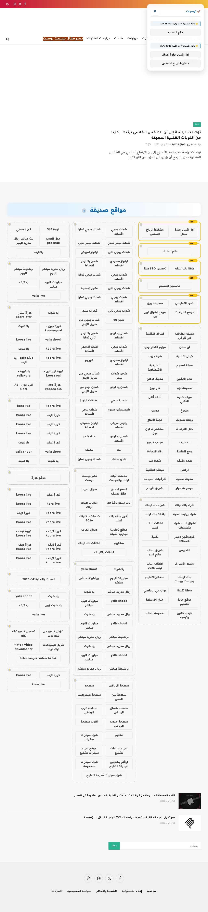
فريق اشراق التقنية (182, 144)
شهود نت (155, 460)
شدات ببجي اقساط (119, 231)
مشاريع (119, 543)
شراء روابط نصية (184, 514)
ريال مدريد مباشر (118, 591)
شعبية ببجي (119, 400)
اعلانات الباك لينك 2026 (154, 566)
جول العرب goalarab (53, 241)
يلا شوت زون (53, 605)
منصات (119, 38)
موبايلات (132, 38)
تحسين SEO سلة (154, 268)
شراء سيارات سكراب (89, 737)
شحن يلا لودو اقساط (89, 263)
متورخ (184, 410)
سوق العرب (89, 489)
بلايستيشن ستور (119, 409)
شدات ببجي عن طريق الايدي (89, 322)
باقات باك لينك (154, 514)
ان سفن (184, 347)
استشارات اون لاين (154, 431)
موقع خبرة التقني (184, 399)
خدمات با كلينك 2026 (89, 518)
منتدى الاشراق (184, 563)
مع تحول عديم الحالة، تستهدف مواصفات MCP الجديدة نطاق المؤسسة (129, 817)
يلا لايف (38, 252)
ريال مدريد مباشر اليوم (53, 271)
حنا (119, 450)
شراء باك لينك (184, 505)
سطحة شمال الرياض (119, 710)
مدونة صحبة (184, 479)
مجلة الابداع (154, 420)
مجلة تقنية (184, 590)
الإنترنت (147, 38)
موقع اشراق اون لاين (155, 314)
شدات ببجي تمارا (89, 229)
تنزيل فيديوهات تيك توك (53, 647)
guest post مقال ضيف (119, 491)
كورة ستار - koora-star (23, 315)
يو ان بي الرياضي (155, 590)
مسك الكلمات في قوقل (184, 336)
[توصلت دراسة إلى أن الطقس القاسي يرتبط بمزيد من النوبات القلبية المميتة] (154, 100)
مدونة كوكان (155, 379)
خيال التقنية (184, 356)
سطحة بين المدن (119, 697)
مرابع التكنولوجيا (155, 347)
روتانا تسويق (184, 420)
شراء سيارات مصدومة (89, 764)
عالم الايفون (184, 379)
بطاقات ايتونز (89, 400)
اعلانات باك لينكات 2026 (38, 579)
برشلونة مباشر (89, 578)
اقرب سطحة (89, 721)
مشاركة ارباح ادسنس (155, 232)
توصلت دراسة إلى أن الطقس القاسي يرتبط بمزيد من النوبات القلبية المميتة (155, 135)
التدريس (184, 550)
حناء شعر (89, 436)
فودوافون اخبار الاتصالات (184, 539)
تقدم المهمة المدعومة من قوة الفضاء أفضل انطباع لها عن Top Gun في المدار (125, 795)
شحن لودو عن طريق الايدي (89, 389)
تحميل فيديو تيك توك (23, 633)
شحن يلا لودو (119, 387)
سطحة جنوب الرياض (119, 724)
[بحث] (8, 39)
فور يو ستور (89, 310)
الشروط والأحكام (106, 891)
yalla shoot (89, 569)
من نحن (152, 891)
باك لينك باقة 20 (118, 503)
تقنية (197, 124)
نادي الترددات (184, 429)
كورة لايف (53, 415)
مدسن (155, 410)
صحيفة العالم (154, 613)
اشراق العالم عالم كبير (154, 552)
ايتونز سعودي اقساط (119, 263)
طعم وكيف (184, 460)
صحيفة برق (155, 303)
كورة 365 (53, 229)
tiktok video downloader (23, 647)
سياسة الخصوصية (79, 891)
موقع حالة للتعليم (185, 602)
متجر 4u (119, 320)
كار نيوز (155, 388)
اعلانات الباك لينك (154, 525)
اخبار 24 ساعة (154, 599)
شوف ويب (155, 356)
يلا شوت (119, 569)
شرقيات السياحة (155, 479)
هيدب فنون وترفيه (184, 615)
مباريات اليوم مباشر (119, 580)
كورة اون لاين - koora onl (53, 373)
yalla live (38, 296)
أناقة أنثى (154, 397)
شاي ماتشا (119, 459)
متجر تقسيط (89, 288)
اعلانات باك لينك (89, 543)
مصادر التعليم (154, 577)
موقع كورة (38, 478)
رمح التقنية (184, 451)
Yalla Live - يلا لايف (23, 360)
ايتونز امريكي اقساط (89, 349)
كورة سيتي (23, 229)
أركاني (184, 470)
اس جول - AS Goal (23, 387)
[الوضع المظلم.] (8, 4)
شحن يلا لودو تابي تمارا (89, 335)
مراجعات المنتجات (98, 38)
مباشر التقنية (155, 470)
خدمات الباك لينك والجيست (119, 478)
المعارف (184, 442)
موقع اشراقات (184, 312)
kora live (23, 406)
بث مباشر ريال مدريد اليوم (23, 241)
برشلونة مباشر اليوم (23, 271)
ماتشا (89, 450)
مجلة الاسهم (184, 365)
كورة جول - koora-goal (53, 328)
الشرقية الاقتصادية (155, 367)
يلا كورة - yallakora (23, 373)
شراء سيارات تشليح (118, 750)
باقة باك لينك (184, 268)
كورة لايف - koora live (53, 533)
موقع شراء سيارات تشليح (89, 750)
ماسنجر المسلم (169, 286)
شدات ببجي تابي (89, 243)
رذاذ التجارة (154, 451)
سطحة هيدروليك (89, 694)
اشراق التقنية (155, 333)
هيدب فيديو (155, 442)
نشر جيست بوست (89, 478)
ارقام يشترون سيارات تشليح (118, 764)
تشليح (119, 735)
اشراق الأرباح (154, 488)
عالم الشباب (169, 251)
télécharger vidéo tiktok (38, 658)
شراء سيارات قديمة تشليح (104, 775)
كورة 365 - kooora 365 (53, 387)
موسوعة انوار (184, 488)
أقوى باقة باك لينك (118, 518)
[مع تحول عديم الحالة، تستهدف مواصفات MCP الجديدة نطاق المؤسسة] (190, 823)
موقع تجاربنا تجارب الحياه (119, 532)
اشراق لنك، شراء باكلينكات (184, 525)
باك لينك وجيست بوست (184, 579)
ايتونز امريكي (89, 252)
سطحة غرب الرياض (89, 710)
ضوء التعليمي (184, 303)
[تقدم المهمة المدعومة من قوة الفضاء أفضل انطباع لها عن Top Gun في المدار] (190, 801)
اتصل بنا (56, 891)
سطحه (89, 685)
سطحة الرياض (119, 685)
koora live (23, 339)
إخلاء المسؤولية (132, 891)
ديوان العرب (89, 529)
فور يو (89, 360)
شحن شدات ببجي (119, 376)
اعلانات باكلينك (104, 552)
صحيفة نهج (184, 388)
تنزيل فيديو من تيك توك (53, 633)
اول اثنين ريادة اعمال (184, 232)
